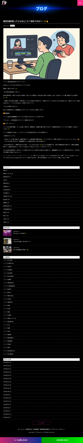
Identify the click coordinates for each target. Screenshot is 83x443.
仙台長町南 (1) (7, 189)
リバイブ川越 (6, 308)
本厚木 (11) (6, 222)
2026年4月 (7, 375)
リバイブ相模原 (7, 279)
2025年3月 (7, 414)
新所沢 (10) (6, 212)
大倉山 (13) (6, 219)
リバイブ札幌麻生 (7, 270)
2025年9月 (7, 394)
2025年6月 (7, 404)
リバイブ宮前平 (7, 344)
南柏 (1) (5, 170)
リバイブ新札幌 (7, 266)
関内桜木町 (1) (7, 176)
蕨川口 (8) (6, 215)
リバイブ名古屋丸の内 (9, 350)
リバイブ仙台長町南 (8, 276)
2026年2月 (7, 382)
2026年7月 (7, 365)
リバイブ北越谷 (7, 315)
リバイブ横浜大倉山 (8, 295)
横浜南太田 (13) (7, 206)
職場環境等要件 (45, 429)
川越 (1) (5, 180)
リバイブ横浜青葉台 (8, 338)
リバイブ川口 (6, 325)
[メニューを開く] (80, 3)
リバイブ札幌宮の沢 (8, 263)
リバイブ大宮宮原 (7, 260)
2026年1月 (7, 385)
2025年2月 (7, 417)
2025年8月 (7, 398)
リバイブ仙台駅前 (7, 273)
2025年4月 (7, 411)
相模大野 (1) (6, 183)
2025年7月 (7, 401)
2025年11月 (7, 388)
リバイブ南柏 (6, 312)
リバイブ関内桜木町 (8, 321)
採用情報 (36, 429)
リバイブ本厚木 (7, 299)
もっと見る (41, 423)
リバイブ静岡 (6, 328)
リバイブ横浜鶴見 (7, 341)
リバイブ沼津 (6, 331)
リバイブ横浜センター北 (9, 318)
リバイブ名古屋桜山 (8, 354)
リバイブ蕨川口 (7, 292)
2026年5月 (7, 372)
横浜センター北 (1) (8, 173)
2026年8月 (7, 362)
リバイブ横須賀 (7, 334)
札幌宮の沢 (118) (7, 196)
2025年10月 (7, 391)
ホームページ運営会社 (25, 429)
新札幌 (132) (6, 199)
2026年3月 (7, 378)
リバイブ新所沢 (7, 289)
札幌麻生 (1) (6, 186)
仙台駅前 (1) (6, 193)
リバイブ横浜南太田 (8, 282)
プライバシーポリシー (58, 429)
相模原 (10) (6, 202)
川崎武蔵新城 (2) (7, 209)
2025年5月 (7, 407)
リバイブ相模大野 (7, 302)
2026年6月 (7, 369)
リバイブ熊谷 (6, 305)
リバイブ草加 (6, 347)
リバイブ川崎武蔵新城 (9, 286)
